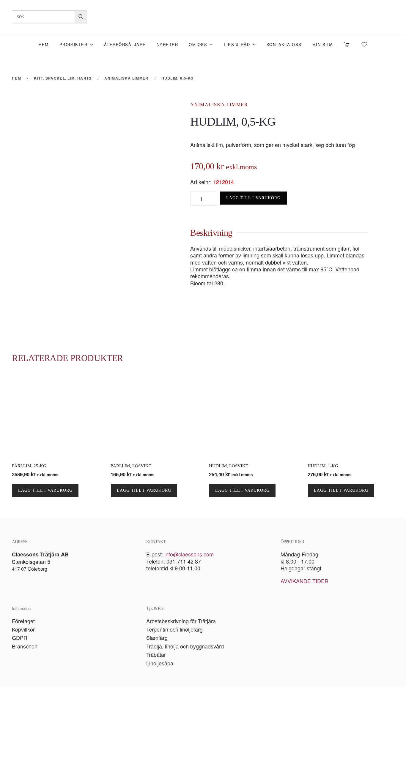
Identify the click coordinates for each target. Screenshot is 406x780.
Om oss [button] (198, 44)
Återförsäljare (125, 44)
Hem (44, 44)
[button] (203, 733)
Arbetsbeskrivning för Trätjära (181, 621)
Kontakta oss (284, 44)
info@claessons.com (189, 554)
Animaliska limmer (219, 104)
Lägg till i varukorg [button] (45, 490)
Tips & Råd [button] (237, 44)
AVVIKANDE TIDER (304, 581)
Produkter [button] (73, 44)
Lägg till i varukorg (253, 198)
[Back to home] (203, 17)
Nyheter (167, 44)
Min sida (322, 44)
